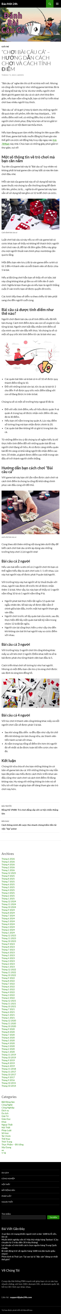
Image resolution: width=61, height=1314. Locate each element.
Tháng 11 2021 (9, 1003)
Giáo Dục (6, 1119)
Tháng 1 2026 (8, 870)
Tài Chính (6, 1136)
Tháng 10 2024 (9, 907)
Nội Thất (6, 1127)
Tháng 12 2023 (9, 935)
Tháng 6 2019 (8, 1066)
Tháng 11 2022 (9, 972)
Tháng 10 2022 (9, 975)
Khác (4, 1121)
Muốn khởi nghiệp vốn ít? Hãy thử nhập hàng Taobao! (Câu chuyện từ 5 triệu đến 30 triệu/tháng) (30, 1241)
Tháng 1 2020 (8, 1051)
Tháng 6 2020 (8, 1037)
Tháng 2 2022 (8, 997)
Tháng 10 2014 (9, 1085)
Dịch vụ (5, 1110)
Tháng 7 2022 (8, 983)
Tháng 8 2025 (8, 878)
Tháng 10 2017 (9, 1074)
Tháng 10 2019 (9, 1057)
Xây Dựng (6, 1147)
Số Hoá (5, 1133)
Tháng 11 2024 (9, 904)
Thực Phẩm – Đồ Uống (12, 1144)
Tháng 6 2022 (8, 986)
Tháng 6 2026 (8, 858)
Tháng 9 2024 (8, 910)
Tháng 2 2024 (8, 929)
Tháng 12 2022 (9, 969)
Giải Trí (5, 46)
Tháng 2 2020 (8, 1049)
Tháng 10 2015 (9, 1083)
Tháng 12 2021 (9, 1000)
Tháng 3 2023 (8, 961)
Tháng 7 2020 (8, 1034)
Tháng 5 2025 (8, 887)
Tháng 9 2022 (8, 978)
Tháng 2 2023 (8, 963)
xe (3, 1150)
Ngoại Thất (7, 1124)
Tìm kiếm (6, 1213)
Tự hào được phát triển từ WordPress (17, 1310)
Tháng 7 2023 (8, 949)
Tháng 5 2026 (8, 861)
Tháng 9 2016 (8, 1080)
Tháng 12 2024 (9, 901)
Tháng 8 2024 (8, 912)
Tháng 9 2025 (8, 875)
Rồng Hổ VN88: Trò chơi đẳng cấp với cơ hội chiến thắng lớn (30, 810)
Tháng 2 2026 (8, 867)
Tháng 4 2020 (8, 1043)
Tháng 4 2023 (8, 958)
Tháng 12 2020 (9, 1020)
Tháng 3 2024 (8, 927)
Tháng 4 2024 (8, 924)
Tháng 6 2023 (8, 952)
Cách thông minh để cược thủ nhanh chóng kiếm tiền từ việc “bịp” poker (29, 825)
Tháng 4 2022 (8, 992)
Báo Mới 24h (10, 4)
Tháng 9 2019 (8, 1060)
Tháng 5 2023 (8, 955)
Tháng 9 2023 (8, 944)
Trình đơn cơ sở (57, 4)
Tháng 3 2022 (8, 995)
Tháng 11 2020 (9, 1023)
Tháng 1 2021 (8, 1017)
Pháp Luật (6, 1130)
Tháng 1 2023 (8, 966)
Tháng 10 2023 (9, 941)
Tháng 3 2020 (8, 1046)
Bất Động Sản (8, 1102)
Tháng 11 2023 (9, 938)
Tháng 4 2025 (8, 890)
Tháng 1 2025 (8, 898)
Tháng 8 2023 (8, 946)
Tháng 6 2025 (8, 884)
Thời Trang (7, 1141)
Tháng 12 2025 (9, 873)
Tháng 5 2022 (8, 989)
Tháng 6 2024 (8, 918)
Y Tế (4, 1153)
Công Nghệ (7, 1104)
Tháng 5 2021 (8, 1015)
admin (20, 75)
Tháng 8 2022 (8, 980)
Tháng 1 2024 (8, 932)
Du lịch (5, 1113)
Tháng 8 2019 (8, 1063)
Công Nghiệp (8, 1107)
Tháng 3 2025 (8, 893)
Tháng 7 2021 (8, 1009)
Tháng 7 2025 (8, 881)
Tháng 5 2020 (8, 1040)
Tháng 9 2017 (8, 1077)
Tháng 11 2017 (9, 1071)
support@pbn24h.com (21, 1297)
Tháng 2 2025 (8, 895)
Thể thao (6, 1138)
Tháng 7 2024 (8, 915)
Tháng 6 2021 (8, 1012)
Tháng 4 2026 (8, 864)
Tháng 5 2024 (8, 921)
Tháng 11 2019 (9, 1054)
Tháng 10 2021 (9, 1006)
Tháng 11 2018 (9, 1068)
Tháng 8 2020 (8, 1032)
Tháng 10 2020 (9, 1026)
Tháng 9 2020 (8, 1029)
